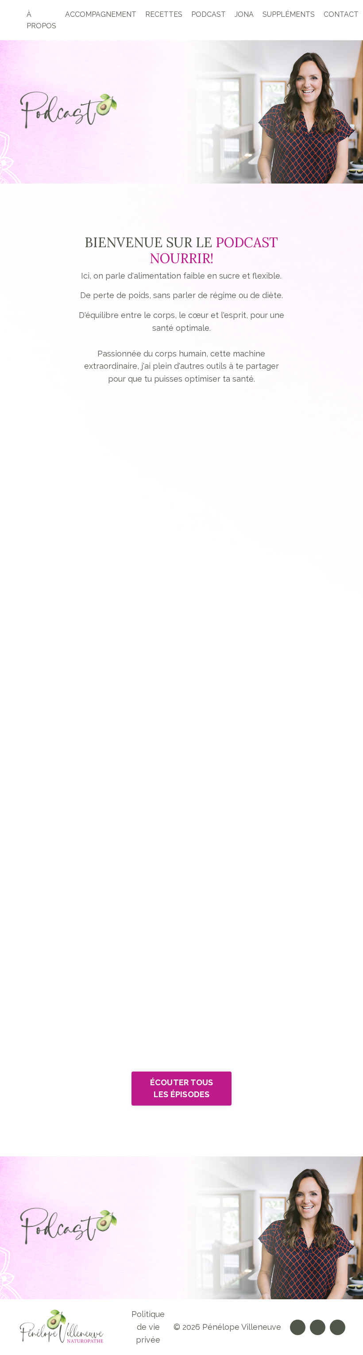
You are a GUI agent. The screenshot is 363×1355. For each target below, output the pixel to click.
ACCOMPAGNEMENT (100, 14)
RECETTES (163, 14)
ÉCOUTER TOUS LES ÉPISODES (181, 1088)
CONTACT (341, 14)
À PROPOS (41, 20)
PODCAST (208, 14)
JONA (244, 14)
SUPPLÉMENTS (289, 14)
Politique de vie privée (148, 1326)
